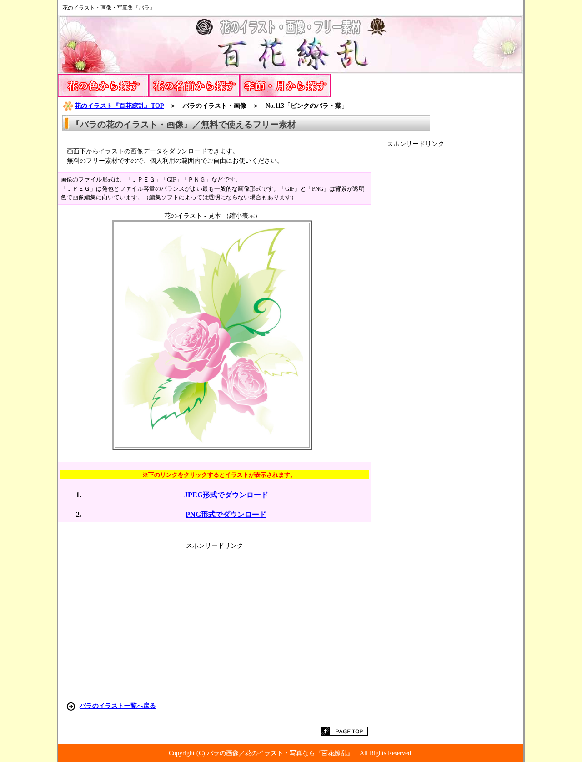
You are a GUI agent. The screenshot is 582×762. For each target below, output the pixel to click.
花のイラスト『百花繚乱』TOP (119, 105)
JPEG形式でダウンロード (226, 495)
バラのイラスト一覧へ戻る (118, 705)
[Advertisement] (455, 284)
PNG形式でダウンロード (226, 514)
